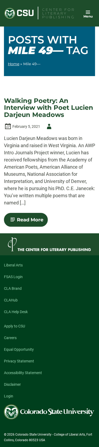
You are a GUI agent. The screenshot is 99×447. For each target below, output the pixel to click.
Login (8, 396)
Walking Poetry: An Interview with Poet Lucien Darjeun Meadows (48, 107)
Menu (88, 16)
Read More (32, 222)
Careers (10, 338)
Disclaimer (12, 384)
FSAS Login (13, 277)
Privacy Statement (19, 361)
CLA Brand (13, 288)
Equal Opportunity (19, 349)
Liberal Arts (13, 265)
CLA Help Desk (16, 312)
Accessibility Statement (23, 373)
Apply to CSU (14, 326)
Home (13, 64)
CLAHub (11, 300)
